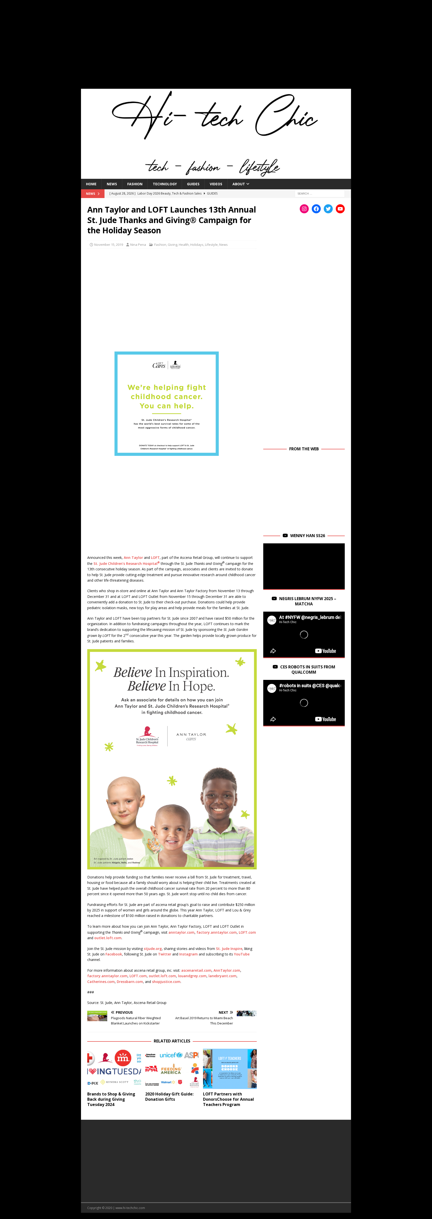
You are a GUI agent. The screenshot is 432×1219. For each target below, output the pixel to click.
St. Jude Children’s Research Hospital (127, 563)
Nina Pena (138, 244)
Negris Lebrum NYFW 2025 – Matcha (307, 601)
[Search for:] (320, 193)
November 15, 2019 (108, 244)
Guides (193, 184)
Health (184, 244)
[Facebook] (316, 208)
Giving (172, 244)
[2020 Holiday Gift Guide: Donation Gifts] (172, 1069)
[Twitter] (328, 208)
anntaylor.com (181, 932)
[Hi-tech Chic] (216, 175)
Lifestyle (211, 244)
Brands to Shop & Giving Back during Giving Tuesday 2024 (111, 1099)
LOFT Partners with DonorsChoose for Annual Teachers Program (228, 1099)
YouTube (242, 954)
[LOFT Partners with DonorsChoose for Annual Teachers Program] (230, 1069)
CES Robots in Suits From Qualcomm (307, 669)
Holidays (197, 244)
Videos (216, 184)
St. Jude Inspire (229, 948)
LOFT (155, 557)
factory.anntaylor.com (216, 932)
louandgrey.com (192, 975)
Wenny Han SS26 (307, 535)
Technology (165, 184)
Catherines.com (101, 981)
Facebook (114, 954)
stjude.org (153, 948)
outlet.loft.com (108, 937)
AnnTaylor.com (227, 970)
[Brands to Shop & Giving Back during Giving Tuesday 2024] (114, 1069)
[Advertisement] (216, 48)
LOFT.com (247, 932)
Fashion (134, 184)
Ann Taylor (133, 557)
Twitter (164, 954)
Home (91, 184)
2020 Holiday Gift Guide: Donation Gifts (169, 1096)
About (238, 184)
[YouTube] (340, 208)
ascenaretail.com (196, 970)
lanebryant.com (222, 975)
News (112, 184)
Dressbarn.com (130, 981)
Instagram (188, 954)
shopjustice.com (166, 981)
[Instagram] (304, 208)
